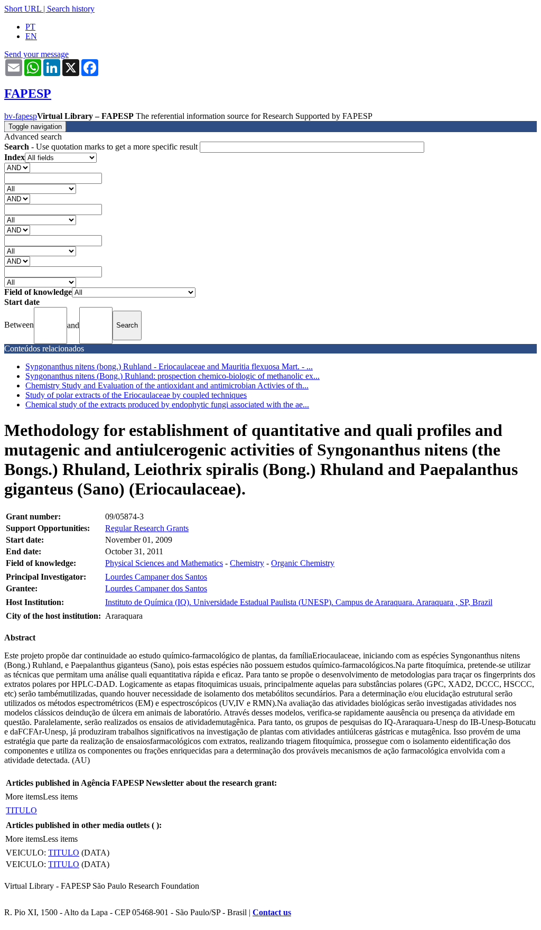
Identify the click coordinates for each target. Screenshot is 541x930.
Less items (60, 796)
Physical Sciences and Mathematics (164, 563)
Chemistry (247, 563)
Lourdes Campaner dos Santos (156, 576)
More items (24, 796)
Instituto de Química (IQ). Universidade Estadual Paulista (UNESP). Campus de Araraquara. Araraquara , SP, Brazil (298, 602)
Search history (71, 8)
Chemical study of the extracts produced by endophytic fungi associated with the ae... (167, 404)
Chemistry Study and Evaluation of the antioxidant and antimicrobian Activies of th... (167, 385)
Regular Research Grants (147, 528)
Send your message (36, 54)
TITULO (21, 810)
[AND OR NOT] (17, 167)
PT (30, 26)
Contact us (272, 912)
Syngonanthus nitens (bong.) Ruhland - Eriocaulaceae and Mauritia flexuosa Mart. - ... (169, 366)
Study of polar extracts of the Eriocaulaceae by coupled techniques (136, 394)
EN (31, 36)
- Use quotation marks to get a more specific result (102, 146)
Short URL (22, 8)
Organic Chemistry (302, 563)
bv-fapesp (20, 115)
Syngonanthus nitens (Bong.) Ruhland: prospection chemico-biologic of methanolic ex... (172, 375)
